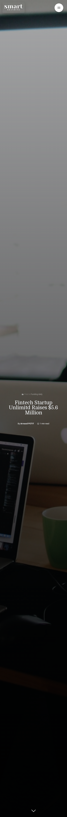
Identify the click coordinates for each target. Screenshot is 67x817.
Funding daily (36, 394)
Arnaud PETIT (27, 423)
